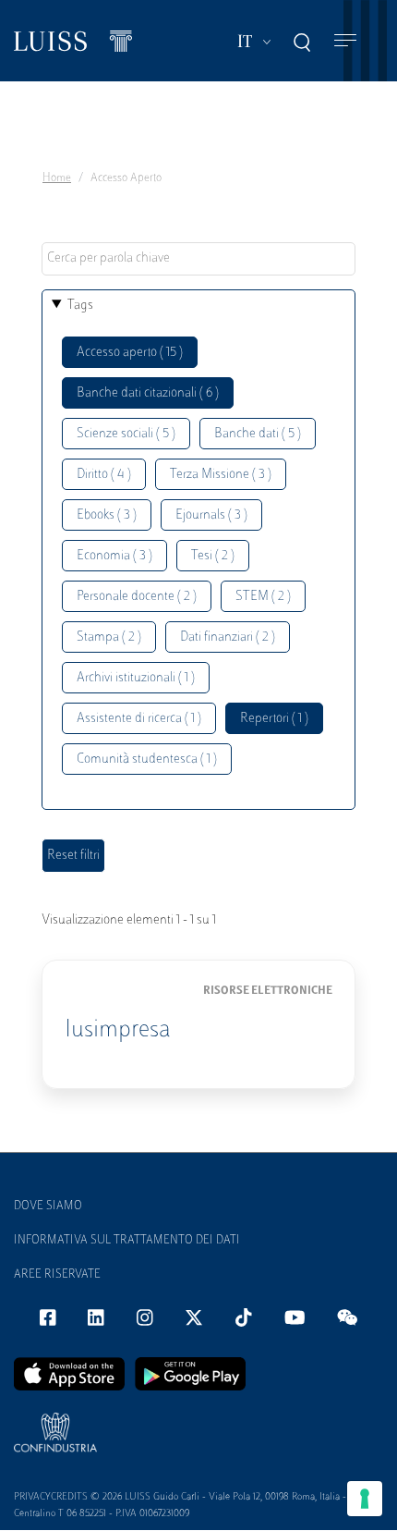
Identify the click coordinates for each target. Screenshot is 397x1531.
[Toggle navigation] (345, 41)
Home (56, 178)
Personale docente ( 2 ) (137, 597)
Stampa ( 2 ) (109, 637)
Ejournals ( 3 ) (211, 515)
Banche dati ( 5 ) (257, 434)
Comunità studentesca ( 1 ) (147, 759)
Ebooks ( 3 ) (107, 515)
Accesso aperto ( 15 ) (130, 353)
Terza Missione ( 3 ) (220, 475)
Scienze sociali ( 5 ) (126, 434)
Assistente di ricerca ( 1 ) (139, 719)
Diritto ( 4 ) (104, 475)
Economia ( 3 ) (114, 556)
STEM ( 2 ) (263, 597)
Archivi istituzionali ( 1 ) (136, 678)
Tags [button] (80, 305)
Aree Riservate (57, 1274)
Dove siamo (48, 1206)
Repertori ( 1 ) (274, 719)
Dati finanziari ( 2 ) (227, 637)
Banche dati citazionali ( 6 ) (148, 393)
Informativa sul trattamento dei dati (127, 1240)
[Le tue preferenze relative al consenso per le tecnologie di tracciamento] (364, 1498)
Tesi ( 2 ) (213, 556)
